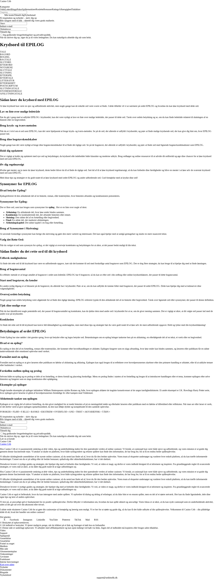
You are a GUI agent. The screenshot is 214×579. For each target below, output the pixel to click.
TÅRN (105, 411)
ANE (71, 411)
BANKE (35, 411)
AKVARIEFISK (92, 411)
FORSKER (5, 411)
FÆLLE (25, 411)
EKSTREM (46, 411)
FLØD (16, 411)
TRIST (79, 411)
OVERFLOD (60, 411)
